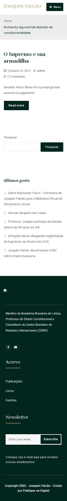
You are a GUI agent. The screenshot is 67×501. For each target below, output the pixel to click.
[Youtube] (15, 347)
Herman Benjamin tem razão (27, 213)
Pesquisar (10, 137)
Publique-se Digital (36, 490)
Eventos (11, 400)
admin (41, 71)
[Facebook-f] (8, 347)
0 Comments (16, 77)
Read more (16, 105)
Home (8, 21)
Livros (10, 391)
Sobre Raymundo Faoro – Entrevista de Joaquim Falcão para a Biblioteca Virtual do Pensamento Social (33, 198)
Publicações (14, 381)
